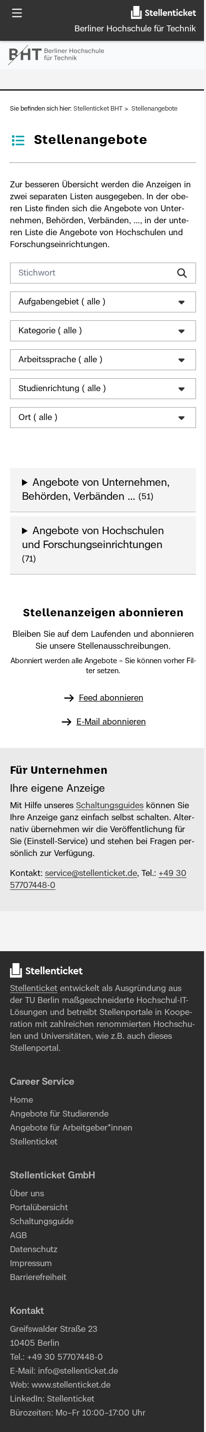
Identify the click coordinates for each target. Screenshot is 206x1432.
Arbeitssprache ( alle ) (60, 360)
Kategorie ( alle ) (50, 331)
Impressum (31, 1264)
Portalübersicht (39, 1208)
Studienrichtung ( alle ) (62, 389)
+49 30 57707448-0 (65, 1357)
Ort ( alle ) (38, 418)
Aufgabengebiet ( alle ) (62, 302)
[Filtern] (182, 273)
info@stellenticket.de (78, 1371)
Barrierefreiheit (38, 1278)
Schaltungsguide (42, 1222)
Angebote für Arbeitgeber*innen (71, 1128)
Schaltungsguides (110, 806)
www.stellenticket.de (71, 1385)
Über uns (27, 1194)
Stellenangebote (155, 109)
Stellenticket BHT (98, 109)
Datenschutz (34, 1250)
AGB (18, 1236)
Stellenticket (34, 989)
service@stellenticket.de (91, 873)
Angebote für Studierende (59, 1114)
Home (21, 1100)
